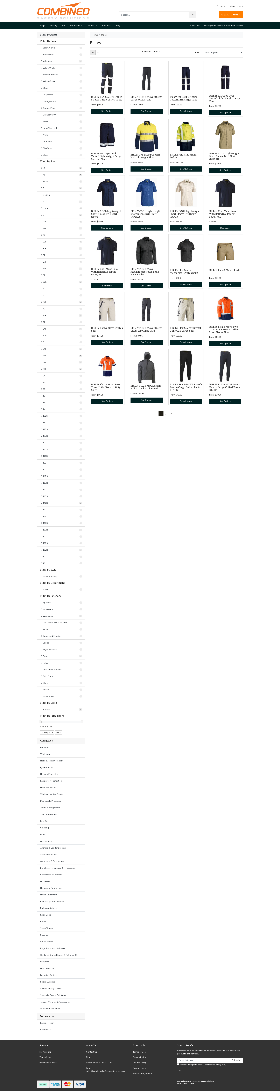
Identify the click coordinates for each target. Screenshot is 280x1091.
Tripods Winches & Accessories (55, 1002)
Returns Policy (47, 1023)
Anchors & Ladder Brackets (53, 848)
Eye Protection (47, 767)
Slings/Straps (46, 928)
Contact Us (92, 25)
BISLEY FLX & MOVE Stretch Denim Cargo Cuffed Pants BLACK (186, 387)
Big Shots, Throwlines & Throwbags (57, 868)
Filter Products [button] (48, 34)
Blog (118, 25)
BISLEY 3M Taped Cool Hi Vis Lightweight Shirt (145, 156)
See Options (107, 111)
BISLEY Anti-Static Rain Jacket (183, 156)
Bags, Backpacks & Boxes (52, 948)
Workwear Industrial (50, 1008)
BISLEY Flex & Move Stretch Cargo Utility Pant (146, 98)
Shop (42, 25)
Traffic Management (50, 807)
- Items (231, 14)
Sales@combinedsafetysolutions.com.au (223, 25)
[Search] (192, 14)
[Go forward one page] (171, 413)
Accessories (46, 841)
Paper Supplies (47, 981)
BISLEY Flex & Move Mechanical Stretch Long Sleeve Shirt (145, 272)
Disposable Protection (50, 801)
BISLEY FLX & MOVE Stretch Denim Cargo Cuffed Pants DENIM (225, 387)
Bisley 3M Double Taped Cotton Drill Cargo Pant (183, 98)
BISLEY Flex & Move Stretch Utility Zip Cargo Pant (146, 329)
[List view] (98, 52)
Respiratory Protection (51, 781)
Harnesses (45, 881)
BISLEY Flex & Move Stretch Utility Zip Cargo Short (186, 329)
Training (53, 25)
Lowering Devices (48, 975)
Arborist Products (48, 854)
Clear (58, 732)
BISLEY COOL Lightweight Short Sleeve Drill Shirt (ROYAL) (145, 214)
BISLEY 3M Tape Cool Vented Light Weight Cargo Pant (224, 98)
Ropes (43, 921)
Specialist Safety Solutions (53, 995)
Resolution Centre (48, 1062)
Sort (197, 52)
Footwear (45, 747)
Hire (63, 25)
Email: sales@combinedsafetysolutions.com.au (105, 1069)
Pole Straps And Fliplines (52, 901)
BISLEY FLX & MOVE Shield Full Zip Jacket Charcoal (146, 387)
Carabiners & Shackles (51, 874)
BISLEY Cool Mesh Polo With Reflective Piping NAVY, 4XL (104, 272)
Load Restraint (47, 968)
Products (221, 6)
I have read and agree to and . (202, 1065)
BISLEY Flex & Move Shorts (224, 270)
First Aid (44, 821)
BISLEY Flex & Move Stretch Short (107, 329)
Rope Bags (45, 914)
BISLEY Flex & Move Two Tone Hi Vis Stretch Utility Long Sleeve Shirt (224, 329)
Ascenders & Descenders (52, 861)
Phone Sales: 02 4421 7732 (99, 1062)
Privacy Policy (139, 1057)
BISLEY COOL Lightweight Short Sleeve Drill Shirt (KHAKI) (224, 156)
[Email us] (179, 1070)
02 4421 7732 (195, 25)
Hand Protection (48, 787)
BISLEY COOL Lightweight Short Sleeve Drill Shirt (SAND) (185, 214)
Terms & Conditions (204, 1065)
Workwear (45, 754)
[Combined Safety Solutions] (63, 10)
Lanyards (44, 961)
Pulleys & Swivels (48, 908)
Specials (44, 935)
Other (43, 834)
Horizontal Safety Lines (51, 888)
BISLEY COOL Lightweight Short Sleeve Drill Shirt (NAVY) (106, 214)
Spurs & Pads (46, 941)
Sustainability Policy (142, 1073)
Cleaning (44, 827)
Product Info (76, 25)
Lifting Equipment (48, 894)
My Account (235, 6)
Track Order (45, 1057)
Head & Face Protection (51, 760)
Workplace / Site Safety (51, 794)
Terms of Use (139, 1052)
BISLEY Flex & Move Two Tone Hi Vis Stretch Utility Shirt (105, 387)
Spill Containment (48, 814)
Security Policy (140, 1068)
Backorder (225, 228)
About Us (106, 25)
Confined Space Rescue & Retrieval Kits (59, 955)
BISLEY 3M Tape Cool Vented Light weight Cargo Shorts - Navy (106, 156)
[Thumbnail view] (93, 52)
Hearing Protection (49, 774)
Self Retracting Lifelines (51, 988)
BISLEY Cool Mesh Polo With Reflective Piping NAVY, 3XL (222, 214)
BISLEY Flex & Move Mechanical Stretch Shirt (184, 271)
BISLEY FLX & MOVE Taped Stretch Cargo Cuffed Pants (106, 98)
